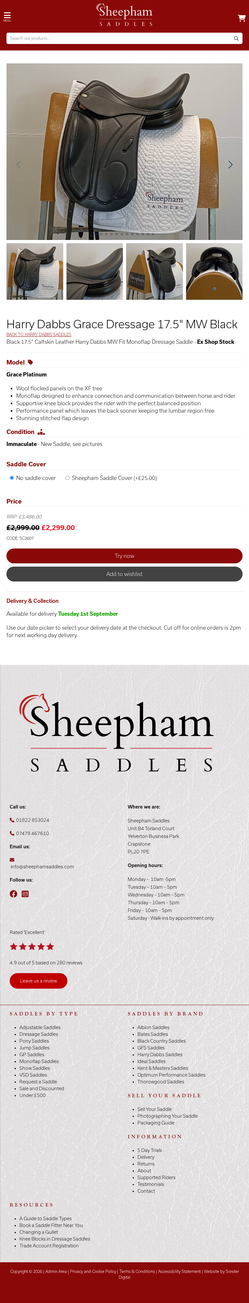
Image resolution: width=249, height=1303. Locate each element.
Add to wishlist (124, 574)
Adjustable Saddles (40, 1027)
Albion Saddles (153, 1027)
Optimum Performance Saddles (171, 1075)
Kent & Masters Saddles (162, 1068)
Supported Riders (156, 1177)
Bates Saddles (152, 1034)
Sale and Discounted (41, 1088)
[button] (230, 164)
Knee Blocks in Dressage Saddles (54, 1239)
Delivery (145, 1157)
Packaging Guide (155, 1122)
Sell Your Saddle (154, 1109)
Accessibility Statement (179, 1271)
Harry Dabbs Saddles (160, 1054)
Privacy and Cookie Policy (93, 1271)
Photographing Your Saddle (167, 1116)
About (144, 1170)
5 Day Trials (149, 1150)
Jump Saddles (34, 1047)
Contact (146, 1191)
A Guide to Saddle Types (45, 1218)
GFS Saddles (151, 1047)
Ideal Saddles (151, 1061)
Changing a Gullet (38, 1232)
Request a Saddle (38, 1081)
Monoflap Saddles (39, 1061)
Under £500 (32, 1095)
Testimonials (150, 1184)
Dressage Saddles (38, 1034)
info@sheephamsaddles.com (42, 866)
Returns (146, 1164)
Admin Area (56, 1271)
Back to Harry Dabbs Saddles (38, 334)
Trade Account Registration (49, 1245)
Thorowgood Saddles (160, 1081)
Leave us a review (38, 980)
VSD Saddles (33, 1075)
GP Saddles (31, 1054)
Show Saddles (34, 1068)
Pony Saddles (34, 1041)
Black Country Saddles (161, 1041)
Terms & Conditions (137, 1271)
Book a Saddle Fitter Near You (51, 1225)
